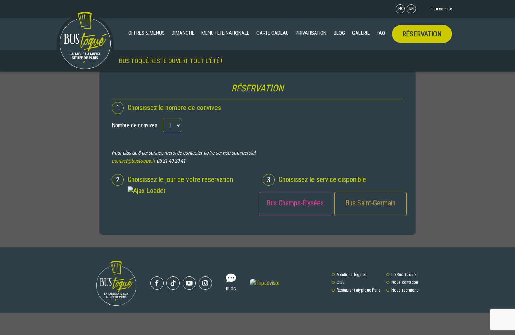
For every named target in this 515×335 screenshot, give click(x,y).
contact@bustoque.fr (134, 161)
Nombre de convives (134, 125)
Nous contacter (404, 282)
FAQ (381, 33)
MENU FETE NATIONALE (225, 33)
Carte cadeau (272, 33)
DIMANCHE (183, 33)
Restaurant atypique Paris (359, 290)
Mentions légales (352, 274)
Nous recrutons (405, 290)
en (411, 8)
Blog (339, 33)
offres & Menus (146, 33)
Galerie (361, 33)
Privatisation (311, 33)
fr (400, 8)
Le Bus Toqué (403, 274)
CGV (341, 282)
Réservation (422, 34)
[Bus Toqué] (85, 40)
